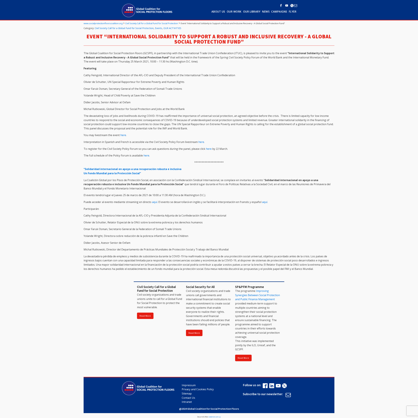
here (123, 135)
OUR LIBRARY (252, 11)
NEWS (266, 11)
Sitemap (187, 393)
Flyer (293, 11)
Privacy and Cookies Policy (198, 389)
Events (158, 28)
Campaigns (279, 11)
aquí (154, 202)
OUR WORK (234, 11)
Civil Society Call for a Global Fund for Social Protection (124, 28)
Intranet (187, 402)
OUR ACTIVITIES (172, 28)
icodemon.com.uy (215, 417)
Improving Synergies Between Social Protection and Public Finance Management (257, 295)
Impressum (189, 385)
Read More (145, 316)
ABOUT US (218, 11)
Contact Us (188, 398)
